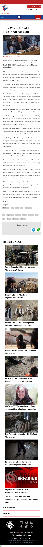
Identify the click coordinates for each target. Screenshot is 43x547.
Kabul (24, 215)
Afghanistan (28, 207)
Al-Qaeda (18, 215)
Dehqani (23, 218)
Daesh (8, 218)
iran (4, 215)
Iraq (12, 207)
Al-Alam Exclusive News (21, 535)
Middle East (6, 207)
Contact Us (16, 538)
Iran (22, 207)
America (30, 532)
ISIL (37, 215)
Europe (17, 532)
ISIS (4, 218)
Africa (23, 532)
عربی (36, 9)
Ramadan (30, 215)
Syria (17, 207)
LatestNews (9, 507)
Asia (11, 532)
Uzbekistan (15, 218)
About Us (27, 538)
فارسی (30, 9)
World (6, 513)
